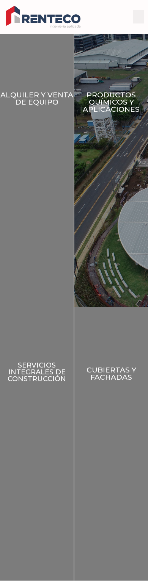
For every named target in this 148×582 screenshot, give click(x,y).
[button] (139, 16)
